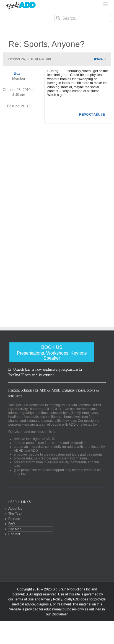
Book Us (52, 352)
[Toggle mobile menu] (105, 4)
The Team (15, 513)
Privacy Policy (51, 599)
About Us (15, 508)
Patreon (14, 519)
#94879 (100, 59)
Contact (14, 534)
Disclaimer (60, 614)
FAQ (11, 524)
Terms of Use (24, 599)
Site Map (15, 529)
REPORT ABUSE (92, 115)
